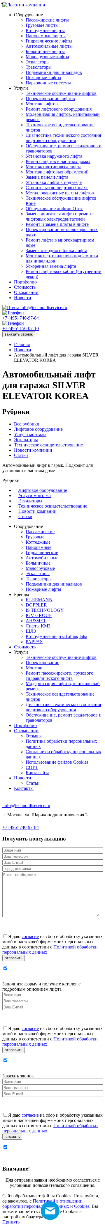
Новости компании (33, 450)
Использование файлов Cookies (57, 762)
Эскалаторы (26, 439)
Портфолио (25, 725)
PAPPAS (34, 641)
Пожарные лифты (43, 589)
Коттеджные (38, 542)
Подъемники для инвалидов (54, 583)
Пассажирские (40, 531)
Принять (11, 1221)
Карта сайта (37, 772)
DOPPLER (36, 604)
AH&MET (36, 620)
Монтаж (34, 667)
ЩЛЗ (31, 631)
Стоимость (25, 646)
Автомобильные (42, 557)
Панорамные (38, 547)
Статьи (21, 455)
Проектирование (42, 662)
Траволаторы (39, 578)
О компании (26, 730)
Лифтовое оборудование (38, 429)
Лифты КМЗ (38, 625)
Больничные (38, 563)
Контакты (24, 788)
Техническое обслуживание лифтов (61, 657)
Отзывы (34, 735)
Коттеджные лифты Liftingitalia (56, 636)
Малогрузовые (40, 568)
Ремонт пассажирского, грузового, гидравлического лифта (60, 676)
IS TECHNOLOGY (45, 610)
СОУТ (32, 767)
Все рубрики (26, 423)
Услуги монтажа (30, 434)
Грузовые (35, 536)
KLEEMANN (39, 599)
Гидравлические (42, 552)
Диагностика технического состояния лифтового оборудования (63, 707)
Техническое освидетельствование (48, 444)
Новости (22, 777)
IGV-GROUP (39, 615)
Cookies (81, 1206)
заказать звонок (19, 334)
